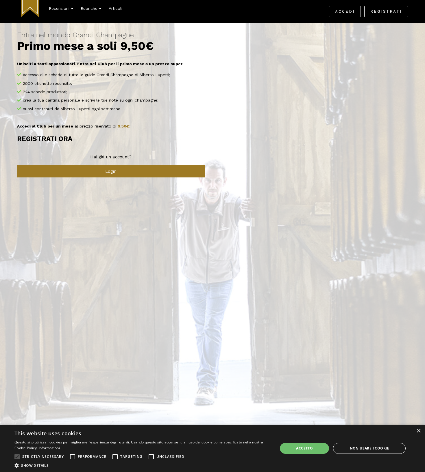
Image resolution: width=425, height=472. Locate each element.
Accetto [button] (304, 448)
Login (111, 171)
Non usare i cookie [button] (369, 448)
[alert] (212, 448)
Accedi (345, 11)
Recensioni (59, 8)
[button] (17, 456)
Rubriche (89, 8)
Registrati (386, 11)
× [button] (418, 431)
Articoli (115, 8)
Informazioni (49, 447)
